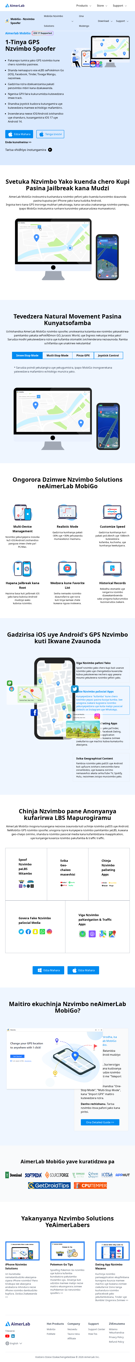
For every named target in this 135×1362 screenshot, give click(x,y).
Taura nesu (74, 1333)
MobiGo (51, 1329)
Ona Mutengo (84, 20)
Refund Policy (116, 1341)
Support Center (96, 1329)
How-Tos (92, 1333)
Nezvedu (72, 1329)
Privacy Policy (116, 1337)
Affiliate (72, 1338)
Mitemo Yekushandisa (116, 1331)
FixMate (51, 1333)
